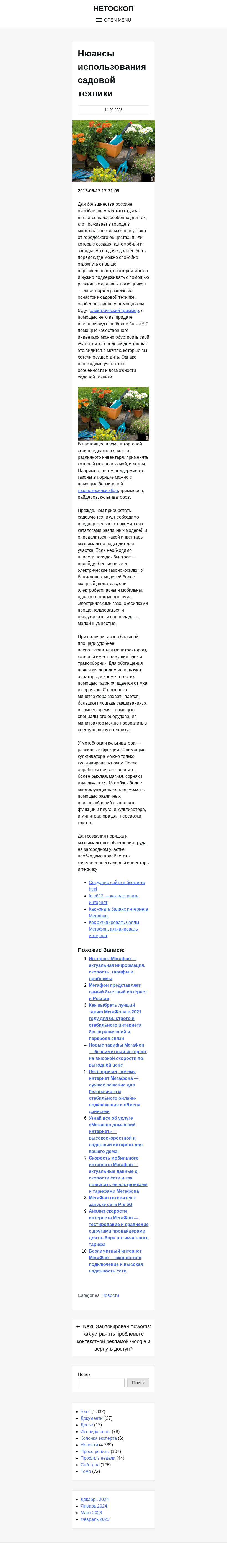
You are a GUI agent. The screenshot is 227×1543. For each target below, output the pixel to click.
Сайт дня (90, 1464)
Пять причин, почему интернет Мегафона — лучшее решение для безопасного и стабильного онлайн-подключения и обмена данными (114, 1091)
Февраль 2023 (95, 1519)
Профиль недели (98, 1458)
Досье (87, 1425)
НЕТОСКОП (114, 8)
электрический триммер (114, 310)
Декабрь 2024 (95, 1499)
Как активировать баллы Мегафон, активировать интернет (114, 929)
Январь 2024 (94, 1506)
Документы (92, 1418)
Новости (110, 1295)
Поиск (84, 1374)
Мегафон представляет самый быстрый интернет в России (118, 992)
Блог (85, 1411)
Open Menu (117, 20)
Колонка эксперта (99, 1438)
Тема (86, 1471)
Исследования (96, 1431)
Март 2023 (91, 1512)
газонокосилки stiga (98, 490)
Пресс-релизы (95, 1451)
